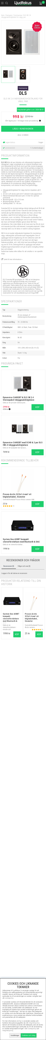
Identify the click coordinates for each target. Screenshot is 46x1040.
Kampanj (9, 15)
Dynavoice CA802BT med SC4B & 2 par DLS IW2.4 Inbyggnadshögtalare (22, 443)
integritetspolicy (34, 1023)
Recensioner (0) (8, 566)
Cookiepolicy (31, 1029)
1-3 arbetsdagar (36, 148)
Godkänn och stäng (28, 1035)
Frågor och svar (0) (24, 566)
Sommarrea (18, 15)
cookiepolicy (9, 998)
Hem (2, 15)
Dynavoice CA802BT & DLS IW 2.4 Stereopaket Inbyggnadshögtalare (18, 398)
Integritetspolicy (7, 1030)
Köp (38, 407)
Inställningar (15, 1035)
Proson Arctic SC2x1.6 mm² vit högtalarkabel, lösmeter (17, 495)
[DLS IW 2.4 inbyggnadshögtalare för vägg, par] (23, 64)
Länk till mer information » (13, 259)
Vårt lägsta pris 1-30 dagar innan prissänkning (22, 121)
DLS (23, 93)
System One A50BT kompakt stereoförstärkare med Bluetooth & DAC (21, 540)
